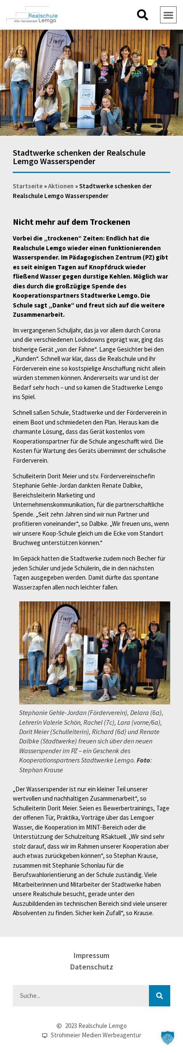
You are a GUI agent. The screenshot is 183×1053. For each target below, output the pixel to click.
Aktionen (61, 186)
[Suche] (159, 995)
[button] (142, 14)
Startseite (28, 186)
